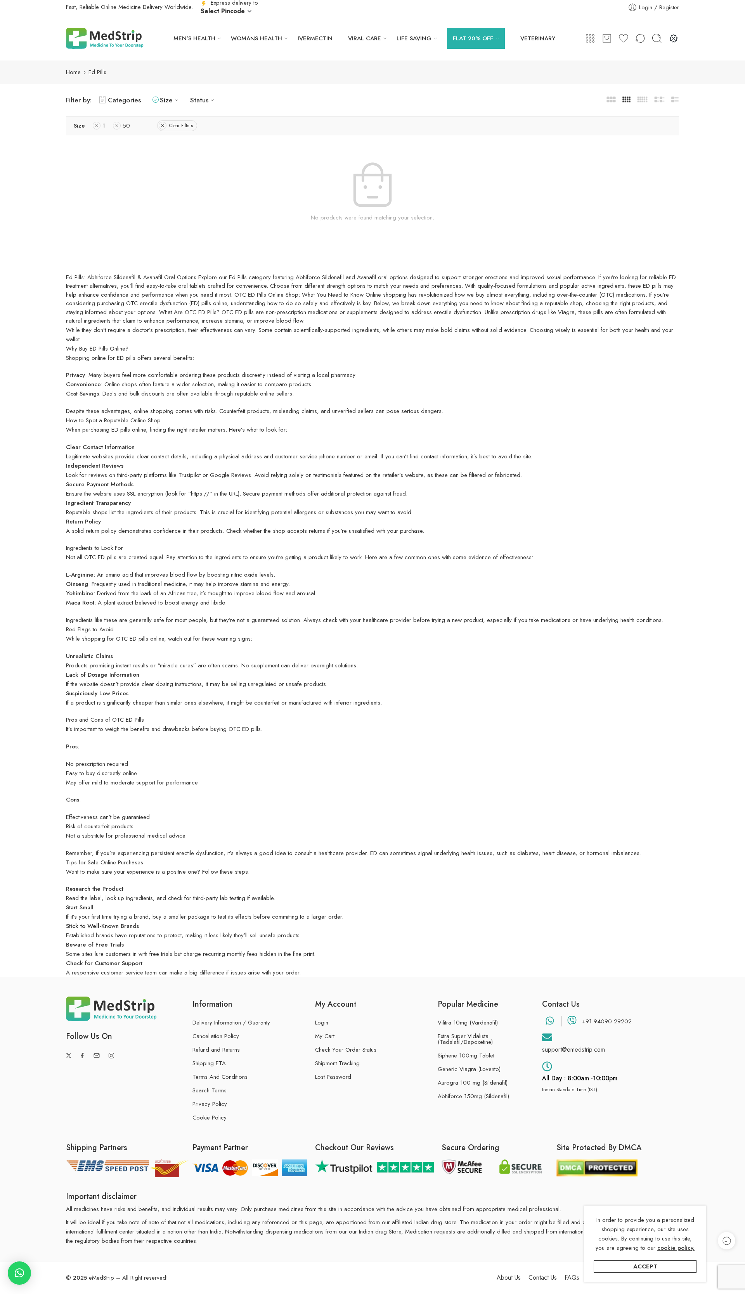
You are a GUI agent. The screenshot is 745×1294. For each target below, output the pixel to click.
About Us (509, 1278)
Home (73, 72)
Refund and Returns (216, 1049)
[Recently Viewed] (726, 1240)
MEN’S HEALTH (194, 38)
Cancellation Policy (215, 1036)
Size (166, 100)
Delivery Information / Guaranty (231, 1022)
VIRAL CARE (364, 38)
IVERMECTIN (315, 38)
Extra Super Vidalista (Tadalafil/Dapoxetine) (465, 1039)
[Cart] (606, 38)
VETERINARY (537, 38)
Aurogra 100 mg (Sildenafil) (473, 1083)
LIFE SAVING (414, 38)
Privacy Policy (209, 1104)
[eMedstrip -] (105, 38)
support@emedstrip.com (573, 1049)
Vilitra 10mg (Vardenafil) (468, 1023)
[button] (19, 1273)
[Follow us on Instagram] (111, 1055)
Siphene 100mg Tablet (466, 1056)
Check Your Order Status (345, 1049)
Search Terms (209, 1090)
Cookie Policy (209, 1117)
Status (199, 100)
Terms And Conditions (220, 1077)
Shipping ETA (209, 1063)
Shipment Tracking (337, 1063)
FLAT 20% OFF (473, 38)
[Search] (656, 38)
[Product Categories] (590, 38)
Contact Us (542, 1278)
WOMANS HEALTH (256, 38)
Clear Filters (181, 125)
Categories (124, 100)
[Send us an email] (96, 1055)
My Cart (324, 1036)
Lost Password (333, 1077)
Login (321, 1022)
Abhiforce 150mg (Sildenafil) (473, 1096)
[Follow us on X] (68, 1055)
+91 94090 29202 (607, 1021)
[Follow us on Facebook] (82, 1055)
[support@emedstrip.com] (547, 1037)
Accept (645, 1266)
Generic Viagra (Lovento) (469, 1069)
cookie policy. (676, 1248)
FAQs (572, 1278)
